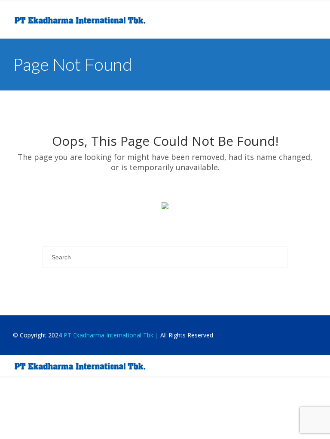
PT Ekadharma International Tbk (108, 335)
